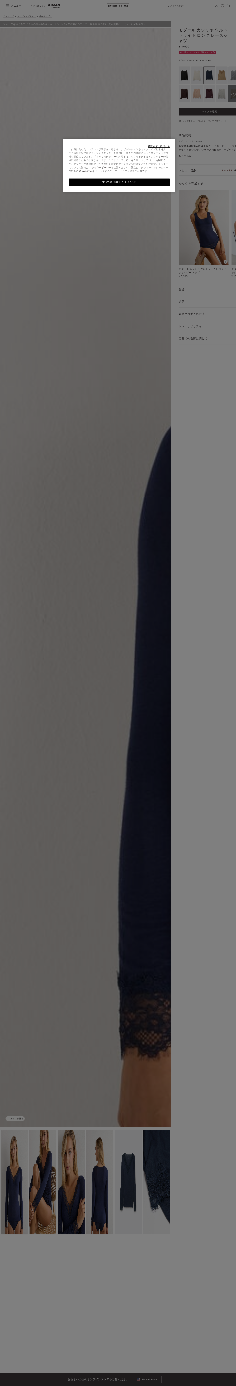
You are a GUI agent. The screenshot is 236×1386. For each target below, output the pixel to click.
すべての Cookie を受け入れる (119, 182)
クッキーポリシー (101, 167)
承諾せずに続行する (159, 146)
